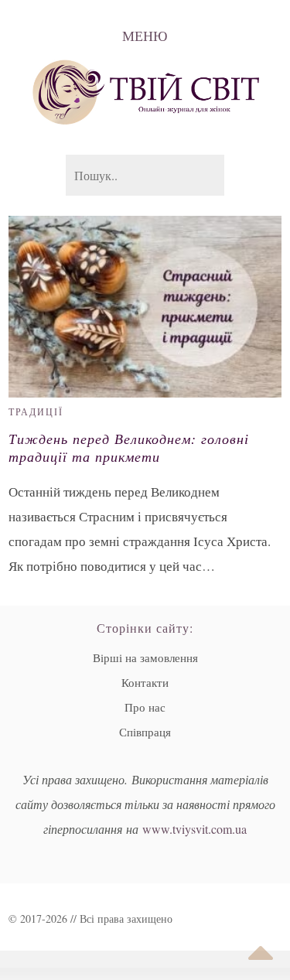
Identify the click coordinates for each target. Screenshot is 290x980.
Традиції (36, 411)
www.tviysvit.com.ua (194, 829)
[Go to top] (260, 953)
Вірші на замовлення (145, 657)
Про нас (145, 707)
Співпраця (145, 731)
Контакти (145, 682)
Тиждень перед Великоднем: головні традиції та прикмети (129, 448)
